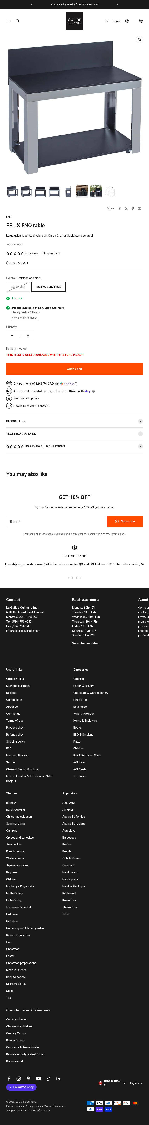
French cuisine (15, 851)
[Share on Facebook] (119, 208)
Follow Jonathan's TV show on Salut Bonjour (29, 779)
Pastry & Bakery (83, 686)
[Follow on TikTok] (48, 1078)
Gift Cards (79, 769)
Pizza (76, 741)
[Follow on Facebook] (8, 1078)
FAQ (8, 748)
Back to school (15, 977)
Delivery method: (16, 348)
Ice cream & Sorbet (18, 907)
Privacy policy (14, 727)
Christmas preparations (21, 963)
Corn (9, 942)
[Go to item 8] (110, 192)
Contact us (13, 713)
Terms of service (54, 1106)
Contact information (39, 1110)
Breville (66, 851)
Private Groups (15, 1040)
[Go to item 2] (26, 192)
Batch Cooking (15, 809)
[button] (15, 253)
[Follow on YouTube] (38, 1078)
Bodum (67, 844)
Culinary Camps (16, 1033)
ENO (9, 217)
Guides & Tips (15, 679)
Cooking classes (16, 1019)
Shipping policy (15, 741)
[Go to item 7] (96, 192)
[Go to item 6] (82, 192)
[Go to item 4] (54, 192)
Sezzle (10, 762)
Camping (11, 830)
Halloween (12, 914)
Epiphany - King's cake (20, 886)
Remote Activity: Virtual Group (25, 1054)
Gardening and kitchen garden (25, 928)
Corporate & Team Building (23, 1047)
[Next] (117, 5)
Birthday (11, 802)
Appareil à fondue (73, 816)
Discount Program (17, 755)
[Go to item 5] (68, 192)
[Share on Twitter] (126, 208)
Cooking (78, 679)
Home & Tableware (85, 720)
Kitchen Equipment (18, 686)
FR (106, 21)
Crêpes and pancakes (20, 837)
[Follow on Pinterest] (28, 1078)
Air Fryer (67, 809)
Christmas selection (19, 816)
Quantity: (11, 327)
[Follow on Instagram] (18, 1078)
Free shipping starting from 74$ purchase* (74, 4)
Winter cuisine (15, 858)
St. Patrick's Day (16, 984)
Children (78, 748)
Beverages (80, 706)
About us (12, 706)
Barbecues (69, 837)
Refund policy (14, 734)
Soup (9, 991)
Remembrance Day (18, 935)
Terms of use (14, 720)
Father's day (14, 900)
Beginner (11, 872)
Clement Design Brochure (22, 769)
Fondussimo (70, 872)
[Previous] (31, 5)
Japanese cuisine (17, 865)
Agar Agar (68, 802)
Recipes (11, 693)
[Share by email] (139, 208)
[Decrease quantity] (12, 335)
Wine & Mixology (83, 713)
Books (77, 727)
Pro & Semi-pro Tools (87, 755)
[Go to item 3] (40, 192)
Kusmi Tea (69, 900)
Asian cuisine (14, 844)
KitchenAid (69, 893)
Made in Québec (16, 970)
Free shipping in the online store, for (49, 564)
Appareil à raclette (74, 823)
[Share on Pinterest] (133, 208)
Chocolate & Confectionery (90, 693)
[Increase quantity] (28, 335)
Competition (14, 699)
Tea (8, 998)
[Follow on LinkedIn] (58, 1078)
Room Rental (14, 1061)
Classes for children (19, 1026)
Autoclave (68, 830)
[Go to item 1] (12, 192)
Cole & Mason (71, 858)
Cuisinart (68, 865)
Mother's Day (14, 893)
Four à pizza (70, 879)
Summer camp (15, 823)
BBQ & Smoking (83, 734)
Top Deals (79, 776)
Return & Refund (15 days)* (31, 405)
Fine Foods (80, 699)
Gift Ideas (79, 762)
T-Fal (65, 914)
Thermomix (69, 907)
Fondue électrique (73, 886)
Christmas (12, 949)
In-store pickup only (26, 398)
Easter (10, 956)
